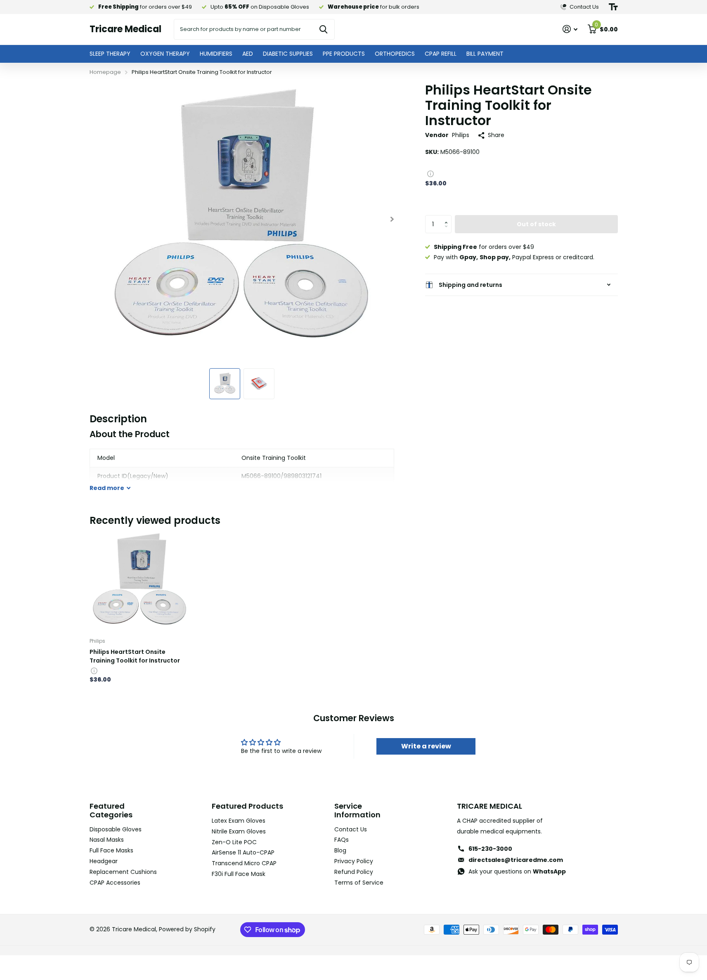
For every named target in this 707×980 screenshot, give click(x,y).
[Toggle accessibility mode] (613, 7)
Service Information (357, 810)
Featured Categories (111, 810)
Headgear (104, 861)
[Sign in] (570, 29)
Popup (430, 173)
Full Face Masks (111, 850)
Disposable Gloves (116, 829)
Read (107, 488)
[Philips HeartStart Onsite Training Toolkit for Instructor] (140, 581)
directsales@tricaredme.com (515, 860)
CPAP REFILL (440, 54)
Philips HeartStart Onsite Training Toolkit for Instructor (135, 656)
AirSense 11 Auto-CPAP (243, 852)
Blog (340, 850)
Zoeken (323, 29)
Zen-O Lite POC (234, 842)
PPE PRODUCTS (344, 54)
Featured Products (247, 806)
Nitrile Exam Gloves (239, 831)
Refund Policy (353, 872)
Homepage (105, 72)
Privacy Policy (353, 861)
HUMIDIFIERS (216, 54)
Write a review (426, 746)
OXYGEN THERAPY (165, 54)
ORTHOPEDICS (395, 54)
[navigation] (224, 383)
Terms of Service (358, 882)
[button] (448, 217)
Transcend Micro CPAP (244, 863)
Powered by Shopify (187, 929)
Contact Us (350, 829)
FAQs (341, 840)
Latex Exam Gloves (238, 821)
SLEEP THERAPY (110, 54)
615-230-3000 (490, 849)
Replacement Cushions (123, 872)
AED (247, 54)
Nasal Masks (107, 840)
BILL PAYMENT (485, 54)
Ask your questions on (517, 871)
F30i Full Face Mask (238, 874)
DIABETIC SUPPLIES (288, 54)
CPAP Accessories (115, 882)
